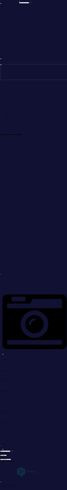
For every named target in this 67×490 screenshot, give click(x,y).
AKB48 (4, 419)
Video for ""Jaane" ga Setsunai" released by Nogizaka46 (13, 400)
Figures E (8, 38)
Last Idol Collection (8, 22)
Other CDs (4, 25)
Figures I (8, 42)
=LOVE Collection (8, 17)
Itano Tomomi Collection (9, 20)
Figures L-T (7, 120)
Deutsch (8, 449)
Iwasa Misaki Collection (9, 21)
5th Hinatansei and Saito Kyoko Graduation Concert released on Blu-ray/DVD (17, 286)
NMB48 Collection (22, 7)
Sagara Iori (5, 366)
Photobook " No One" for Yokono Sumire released (12, 410)
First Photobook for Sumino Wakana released (11, 389)
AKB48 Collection (22, 5)
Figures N (8, 46)
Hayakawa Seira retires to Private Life (46, 185)
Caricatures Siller (8, 52)
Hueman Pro (13, 486)
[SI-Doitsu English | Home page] (9, 4)
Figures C (8, 36)
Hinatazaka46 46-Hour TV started (9, 431)
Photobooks (7, 29)
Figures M (8, 45)
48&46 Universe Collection (8, 16)
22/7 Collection (7, 19)
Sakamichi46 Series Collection (8, 11)
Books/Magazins (6, 105)
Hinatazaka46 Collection (9, 89)
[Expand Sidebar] (0, 274)
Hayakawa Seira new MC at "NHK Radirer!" (14, 238)
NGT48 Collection (22, 9)
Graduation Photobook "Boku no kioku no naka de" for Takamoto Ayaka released (17, 357)
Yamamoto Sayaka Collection (10, 23)
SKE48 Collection (22, 6)
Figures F (8, 39)
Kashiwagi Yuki (5, 377)
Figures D (8, 37)
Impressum (5, 54)
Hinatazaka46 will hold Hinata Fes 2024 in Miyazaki (12, 442)
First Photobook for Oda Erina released (10, 421)
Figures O (8, 47)
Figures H (8, 41)
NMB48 (4, 387)
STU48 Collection (8, 10)
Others (6, 53)
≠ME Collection (7, 18)
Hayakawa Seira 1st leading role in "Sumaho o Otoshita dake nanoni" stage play (48, 266)
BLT (35, 207)
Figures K (8, 43)
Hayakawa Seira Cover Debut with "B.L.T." (47, 211)
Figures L (8, 121)
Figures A (8, 34)
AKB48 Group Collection (23, 4)
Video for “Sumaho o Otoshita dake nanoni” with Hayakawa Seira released (49, 238)
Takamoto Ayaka (11, 356)
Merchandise (5, 31)
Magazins (6, 30)
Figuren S (8, 50)
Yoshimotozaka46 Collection (10, 15)
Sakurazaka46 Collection (9, 90)
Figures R (8, 49)
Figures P (8, 48)
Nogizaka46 (10, 152)
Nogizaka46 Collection (9, 12)
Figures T (8, 51)
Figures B (8, 35)
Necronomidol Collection (9, 27)
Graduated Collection (9, 24)
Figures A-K (7, 33)
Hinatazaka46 (5, 356)
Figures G (8, 40)
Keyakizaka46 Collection (9, 14)
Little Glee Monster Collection (10, 26)
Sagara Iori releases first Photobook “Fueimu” (11, 368)
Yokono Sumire (5, 408)
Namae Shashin (8, 32)
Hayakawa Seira (5, 152)
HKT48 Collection (22, 8)
